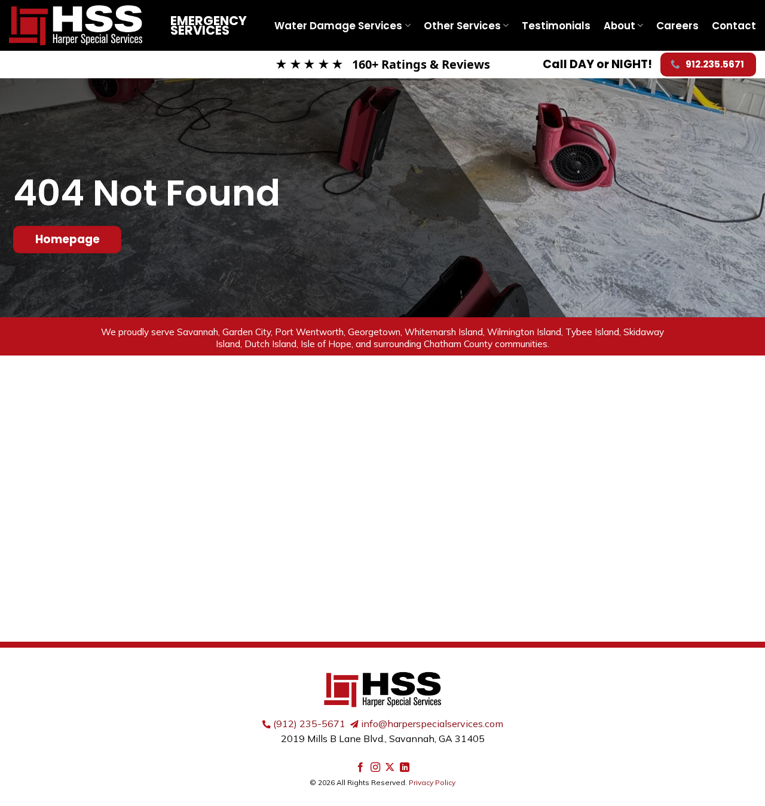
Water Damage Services (338, 26)
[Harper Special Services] (80, 25)
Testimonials (556, 26)
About (619, 26)
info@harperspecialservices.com (432, 724)
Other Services (462, 26)
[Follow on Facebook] (360, 767)
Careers (677, 26)
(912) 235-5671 (309, 724)
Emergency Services (208, 25)
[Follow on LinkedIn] (404, 767)
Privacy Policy (432, 782)
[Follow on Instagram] (375, 767)
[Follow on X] (389, 767)
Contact (734, 26)
